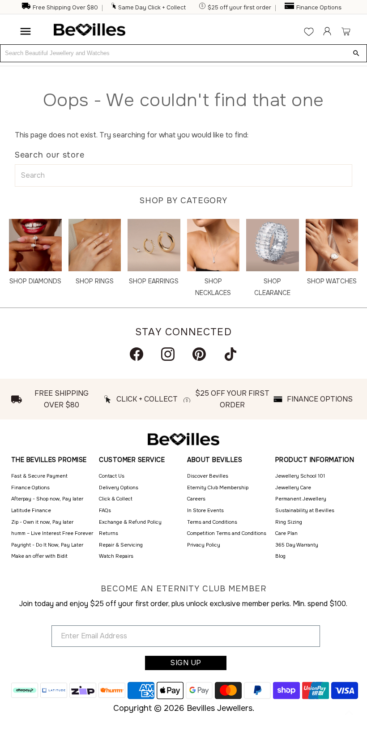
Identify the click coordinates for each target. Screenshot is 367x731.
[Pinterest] (199, 354)
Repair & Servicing (121, 545)
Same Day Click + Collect (152, 7)
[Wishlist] (309, 31)
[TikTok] (230, 354)
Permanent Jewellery (300, 499)
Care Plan (286, 533)
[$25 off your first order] (202, 7)
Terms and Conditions (212, 522)
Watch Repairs (116, 556)
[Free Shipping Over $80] (26, 7)
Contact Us (111, 476)
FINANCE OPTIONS (320, 399)
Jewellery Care (293, 487)
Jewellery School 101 (300, 476)
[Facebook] (136, 354)
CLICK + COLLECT (147, 399)
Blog (280, 556)
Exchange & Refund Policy (130, 522)
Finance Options (318, 7)
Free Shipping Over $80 (65, 7)
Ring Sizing (288, 522)
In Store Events (205, 510)
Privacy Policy (203, 545)
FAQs (105, 510)
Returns (108, 533)
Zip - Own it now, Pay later (42, 522)
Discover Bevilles (207, 476)
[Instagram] (168, 354)
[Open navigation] (25, 31)
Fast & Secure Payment (39, 476)
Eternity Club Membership (217, 487)
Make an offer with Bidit (39, 556)
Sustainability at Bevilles (304, 510)
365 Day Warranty (296, 545)
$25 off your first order (239, 7)
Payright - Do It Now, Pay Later (47, 545)
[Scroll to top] (349, 713)
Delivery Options (118, 487)
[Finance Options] (290, 7)
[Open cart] (345, 31)
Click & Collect (115, 499)
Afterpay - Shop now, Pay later (47, 499)
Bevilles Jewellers (219, 708)
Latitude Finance (31, 510)
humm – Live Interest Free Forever (52, 533)
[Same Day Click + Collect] (114, 7)
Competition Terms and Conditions (226, 533)
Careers (196, 499)
